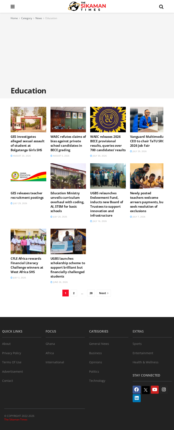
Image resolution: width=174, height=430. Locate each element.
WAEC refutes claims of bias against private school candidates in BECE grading (68, 143)
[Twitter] (146, 390)
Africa (50, 353)
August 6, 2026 (60, 155)
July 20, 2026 (59, 216)
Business (95, 353)
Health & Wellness (146, 362)
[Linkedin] (137, 398)
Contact (7, 381)
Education (51, 18)
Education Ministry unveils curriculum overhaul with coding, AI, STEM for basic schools (67, 202)
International (55, 362)
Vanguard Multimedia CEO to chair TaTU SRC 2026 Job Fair (147, 141)
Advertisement (12, 371)
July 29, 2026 (139, 151)
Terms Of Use (11, 362)
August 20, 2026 (22, 155)
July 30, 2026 (99, 155)
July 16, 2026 (99, 221)
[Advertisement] (87, 52)
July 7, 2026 (138, 216)
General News (99, 344)
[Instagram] (164, 390)
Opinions (95, 362)
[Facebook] (137, 390)
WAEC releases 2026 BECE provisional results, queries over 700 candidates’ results (108, 143)
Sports (137, 344)
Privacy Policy (11, 353)
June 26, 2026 (60, 282)
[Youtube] (155, 390)
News (38, 18)
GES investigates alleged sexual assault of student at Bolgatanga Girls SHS (27, 143)
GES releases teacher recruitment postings (27, 195)
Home (14, 18)
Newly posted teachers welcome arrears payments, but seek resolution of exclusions (147, 202)
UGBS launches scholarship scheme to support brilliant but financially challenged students (68, 267)
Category (26, 18)
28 (91, 293)
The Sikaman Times (15, 419)
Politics (94, 371)
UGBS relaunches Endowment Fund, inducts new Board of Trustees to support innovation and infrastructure (106, 204)
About (6, 344)
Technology (97, 381)
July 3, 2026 (19, 277)
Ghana (50, 344)
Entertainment (143, 353)
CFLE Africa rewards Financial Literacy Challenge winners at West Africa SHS (27, 265)
